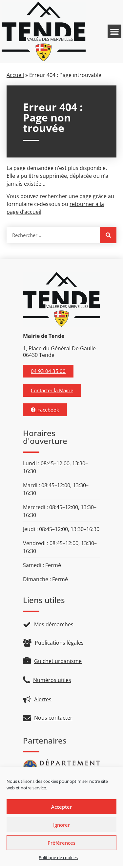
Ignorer (61, 824)
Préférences (61, 842)
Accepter (61, 806)
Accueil (15, 75)
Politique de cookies (58, 857)
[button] (114, 31)
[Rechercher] (108, 235)
